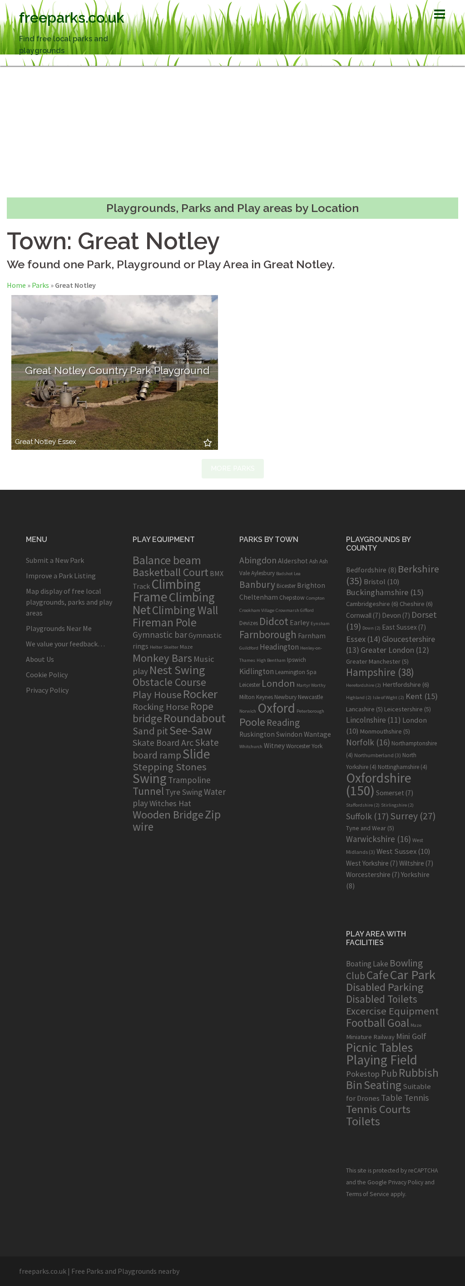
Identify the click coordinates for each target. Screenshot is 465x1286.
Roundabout (194, 717)
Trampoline (189, 779)
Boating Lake (367, 964)
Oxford (276, 708)
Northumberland (377, 755)
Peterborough (310, 711)
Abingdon (258, 560)
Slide (196, 753)
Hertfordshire (405, 684)
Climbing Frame (167, 590)
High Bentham (271, 660)
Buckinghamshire (385, 592)
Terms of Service (367, 1194)
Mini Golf (411, 1036)
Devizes (248, 623)
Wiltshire (416, 863)
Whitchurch (250, 746)
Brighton (311, 585)
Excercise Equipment (392, 1011)
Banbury (257, 584)
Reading (283, 722)
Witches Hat (170, 803)
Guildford (248, 648)
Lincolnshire (373, 720)
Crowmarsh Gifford (295, 610)
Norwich (247, 711)
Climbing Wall (185, 610)
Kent (422, 696)
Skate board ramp (176, 748)
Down (371, 628)
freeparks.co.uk (71, 17)
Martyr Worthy (311, 685)
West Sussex (403, 851)
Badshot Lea (288, 573)
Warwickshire (378, 838)
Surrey (413, 816)
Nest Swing (177, 669)
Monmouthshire (385, 731)
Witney (274, 745)
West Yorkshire (372, 863)
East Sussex (404, 627)
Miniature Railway (370, 1036)
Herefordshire (363, 685)
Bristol (382, 581)
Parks (40, 285)
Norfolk (368, 742)
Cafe (377, 974)
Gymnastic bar (160, 634)
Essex (67, 442)
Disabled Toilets (381, 998)
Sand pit (150, 730)
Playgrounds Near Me (59, 628)
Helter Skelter (164, 647)
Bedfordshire (371, 569)
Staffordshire (363, 805)
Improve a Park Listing (61, 575)
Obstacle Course (169, 682)
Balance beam (167, 560)
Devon (396, 615)
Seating (382, 1084)
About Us (40, 659)
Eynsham (320, 623)
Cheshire (416, 604)
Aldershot (293, 561)
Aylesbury (263, 573)
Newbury (285, 697)
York (317, 746)
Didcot (273, 621)
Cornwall (363, 615)
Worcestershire (373, 874)
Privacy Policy (47, 690)
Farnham (312, 635)
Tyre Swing (184, 792)
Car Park (412, 974)
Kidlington (256, 671)
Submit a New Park (55, 560)
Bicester (286, 586)
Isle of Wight (388, 697)
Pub (389, 1073)
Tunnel (148, 791)
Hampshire (380, 672)
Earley (299, 622)
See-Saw (190, 730)
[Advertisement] (232, 131)
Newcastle (310, 697)
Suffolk (367, 816)
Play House (157, 694)
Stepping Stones (170, 766)
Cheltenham (258, 597)
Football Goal (377, 1022)
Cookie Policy (47, 674)
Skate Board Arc (163, 742)
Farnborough (268, 634)
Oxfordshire (378, 784)
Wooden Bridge (168, 815)
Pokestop (363, 1074)
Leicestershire (407, 709)
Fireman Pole (165, 622)
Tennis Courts (378, 1109)
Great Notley (35, 442)
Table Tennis (405, 1097)
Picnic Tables (379, 1047)
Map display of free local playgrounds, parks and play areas (69, 601)
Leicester (249, 685)
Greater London (395, 650)
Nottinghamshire (402, 767)
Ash (313, 561)
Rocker (200, 693)
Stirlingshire (397, 805)
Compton (315, 598)
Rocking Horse (161, 707)
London (278, 683)
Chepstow (292, 597)
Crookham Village (256, 610)
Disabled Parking (385, 987)
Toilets (363, 1121)
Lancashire (364, 709)
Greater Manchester (377, 661)
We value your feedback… (65, 643)
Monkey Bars (162, 658)
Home (16, 285)
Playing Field (381, 1059)
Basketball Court (170, 572)
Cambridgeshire (372, 604)
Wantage (317, 734)
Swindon (289, 734)
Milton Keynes (256, 697)
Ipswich (296, 660)
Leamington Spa (296, 672)
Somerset (394, 792)
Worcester (298, 746)
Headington (279, 647)
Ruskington (257, 734)
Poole (252, 722)
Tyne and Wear (370, 828)
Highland (358, 697)
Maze (186, 646)
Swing (150, 778)
